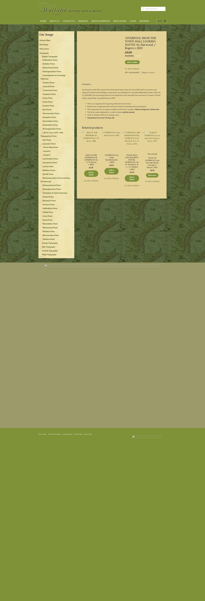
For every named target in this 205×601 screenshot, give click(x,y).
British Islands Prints (50, 68)
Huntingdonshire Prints (52, 129)
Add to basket (132, 62)
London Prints (48, 166)
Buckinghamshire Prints (52, 71)
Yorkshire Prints (49, 239)
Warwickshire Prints (50, 224)
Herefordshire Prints (50, 121)
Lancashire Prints (49, 144)
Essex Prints (47, 110)
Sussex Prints (47, 220)
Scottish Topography (50, 251)
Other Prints (44, 49)
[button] (132, 68)
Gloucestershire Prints (51, 113)
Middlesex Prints (49, 170)
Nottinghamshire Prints (52, 189)
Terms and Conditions (54, 434)
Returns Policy (88, 434)
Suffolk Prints (48, 212)
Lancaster (46, 151)
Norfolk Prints (48, 174)
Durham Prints (48, 106)
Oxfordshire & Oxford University (55, 193)
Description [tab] (86, 84)
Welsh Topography (49, 255)
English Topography (49, 56)
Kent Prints (47, 140)
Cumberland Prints (50, 90)
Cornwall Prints (49, 86)
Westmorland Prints (50, 228)
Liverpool (46, 155)
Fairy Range (44, 45)
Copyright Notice (67, 434)
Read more (152, 175)
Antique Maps (45, 40)
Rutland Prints (48, 197)
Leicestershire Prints (50, 159)
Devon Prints (47, 98)
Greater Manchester (50, 147)
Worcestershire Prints (51, 235)
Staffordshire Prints (50, 208)
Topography (44, 53)
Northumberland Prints (52, 185)
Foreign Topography (50, 243)
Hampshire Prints (49, 117)
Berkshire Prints (49, 64)
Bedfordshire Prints (50, 60)
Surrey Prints (47, 216)
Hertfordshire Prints (50, 125)
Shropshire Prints (49, 201)
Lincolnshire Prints (50, 163)
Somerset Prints (49, 204)
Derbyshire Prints (49, 94)
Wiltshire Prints (49, 231)
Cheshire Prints (48, 83)
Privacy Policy (42, 434)
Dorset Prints (48, 102)
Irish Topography (48, 247)
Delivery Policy (78, 434)
